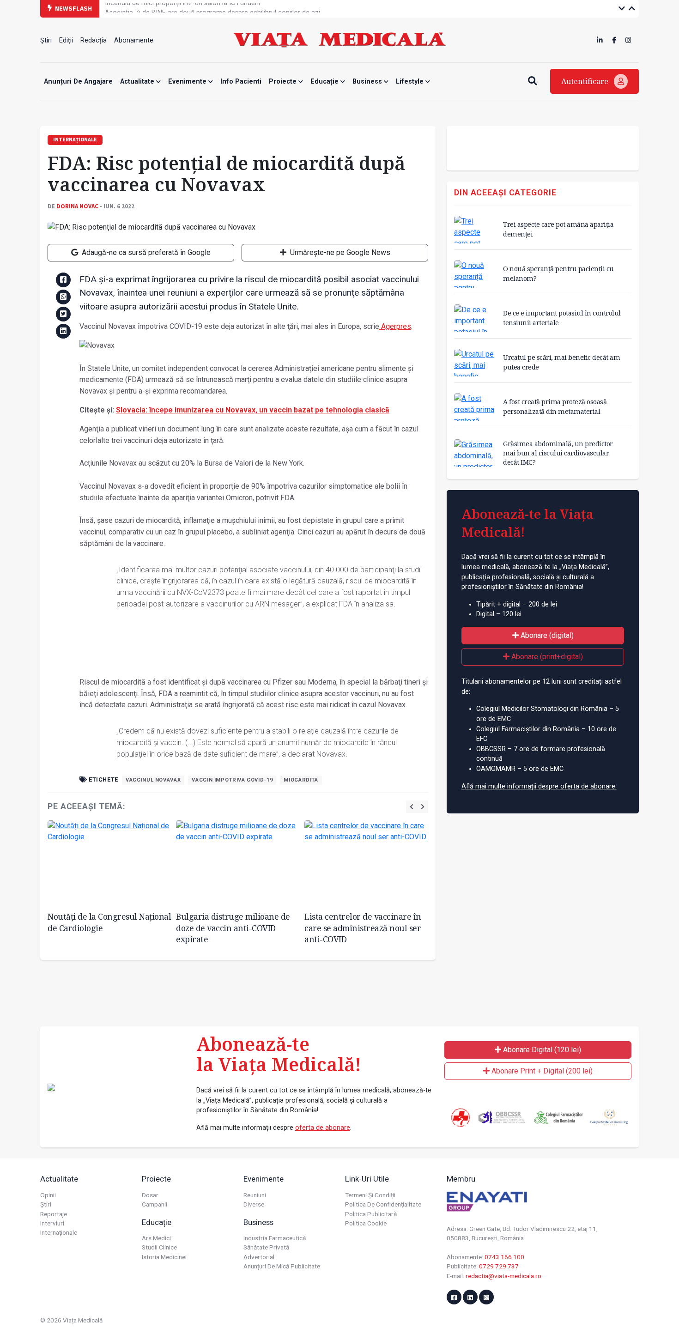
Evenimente (188, 81)
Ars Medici (156, 1238)
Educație (325, 81)
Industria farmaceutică (274, 1238)
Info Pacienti (240, 81)
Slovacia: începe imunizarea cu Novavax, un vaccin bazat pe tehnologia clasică (252, 410)
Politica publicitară (371, 1214)
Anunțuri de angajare (78, 81)
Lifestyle (410, 81)
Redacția (93, 40)
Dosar (150, 1195)
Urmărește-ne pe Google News (339, 252)
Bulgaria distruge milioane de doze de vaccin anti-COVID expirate (233, 928)
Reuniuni (254, 1195)
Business (368, 81)
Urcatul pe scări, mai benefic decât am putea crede (561, 362)
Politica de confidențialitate (383, 1204)
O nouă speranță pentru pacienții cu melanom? (558, 273)
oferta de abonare (322, 1128)
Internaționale (58, 1232)
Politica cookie (366, 1223)
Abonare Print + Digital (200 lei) (541, 1071)
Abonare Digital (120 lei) (541, 1049)
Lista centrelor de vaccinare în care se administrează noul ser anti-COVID (362, 928)
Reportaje (53, 1214)
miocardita (301, 780)
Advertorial (258, 1257)
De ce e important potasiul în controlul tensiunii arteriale (562, 318)
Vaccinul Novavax (153, 780)
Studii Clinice (159, 1247)
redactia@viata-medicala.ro (503, 1275)
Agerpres (395, 326)
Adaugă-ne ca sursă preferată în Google (145, 252)
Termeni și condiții (370, 1195)
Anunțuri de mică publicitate (281, 1266)
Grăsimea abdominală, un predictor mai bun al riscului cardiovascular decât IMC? (558, 453)
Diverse (253, 1204)
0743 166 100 (504, 1257)
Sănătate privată (266, 1247)
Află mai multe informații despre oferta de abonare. (539, 786)
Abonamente (133, 40)
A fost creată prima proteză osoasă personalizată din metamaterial (554, 406)
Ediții (66, 40)
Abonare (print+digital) (546, 656)
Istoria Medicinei (164, 1257)
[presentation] (411, 806)
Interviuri (52, 1223)
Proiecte (283, 81)
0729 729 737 (499, 1266)
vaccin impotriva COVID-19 (232, 780)
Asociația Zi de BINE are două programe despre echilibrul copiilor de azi (212, 8)
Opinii (48, 1195)
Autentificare (585, 81)
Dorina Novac (77, 206)
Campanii (154, 1204)
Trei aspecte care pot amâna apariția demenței (558, 229)
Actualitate (138, 81)
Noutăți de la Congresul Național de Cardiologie (109, 922)
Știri (46, 40)
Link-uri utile (367, 1178)
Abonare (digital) (546, 635)
